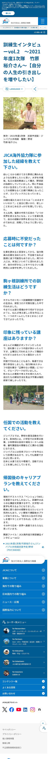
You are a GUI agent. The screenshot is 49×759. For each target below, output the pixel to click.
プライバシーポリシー (11, 734)
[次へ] (45, 27)
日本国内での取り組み (14, 594)
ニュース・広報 (10, 602)
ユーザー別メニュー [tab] (16, 622)
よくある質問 (8, 687)
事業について (9, 578)
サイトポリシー (9, 729)
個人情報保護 (8, 738)
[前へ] (41, 27)
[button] (14, 89)
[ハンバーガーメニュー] (42, 20)
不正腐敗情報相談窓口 (11, 747)
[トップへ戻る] (43, 723)
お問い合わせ (8, 693)
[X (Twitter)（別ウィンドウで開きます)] (4, 709)
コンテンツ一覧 (9, 681)
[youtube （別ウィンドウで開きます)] (18, 709)
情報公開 (6, 743)
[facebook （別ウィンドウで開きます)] (11, 709)
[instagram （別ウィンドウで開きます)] (32, 709)
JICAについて (9, 570)
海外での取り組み (11, 586)
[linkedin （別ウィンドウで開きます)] (25, 710)
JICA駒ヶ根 (38, 32)
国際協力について (11, 610)
